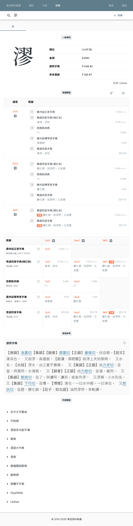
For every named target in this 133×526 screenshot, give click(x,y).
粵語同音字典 (44, 148)
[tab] (13, 26)
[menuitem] (66, 412)
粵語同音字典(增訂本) (49, 117)
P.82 (124, 153)
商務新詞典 (43, 128)
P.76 (124, 199)
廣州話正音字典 (46, 112)
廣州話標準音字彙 (47, 138)
